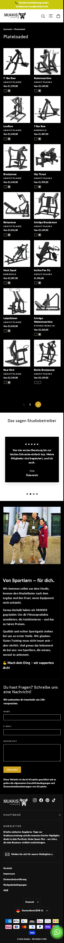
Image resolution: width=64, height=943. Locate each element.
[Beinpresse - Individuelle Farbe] (9, 235)
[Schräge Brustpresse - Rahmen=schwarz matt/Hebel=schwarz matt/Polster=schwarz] (36, 235)
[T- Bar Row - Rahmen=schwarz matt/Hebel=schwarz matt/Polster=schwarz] (5, 91)
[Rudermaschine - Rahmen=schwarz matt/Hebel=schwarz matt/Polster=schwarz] (36, 91)
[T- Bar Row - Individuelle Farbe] (9, 91)
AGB (5, 890)
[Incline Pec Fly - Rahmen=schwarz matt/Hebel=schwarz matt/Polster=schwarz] (36, 283)
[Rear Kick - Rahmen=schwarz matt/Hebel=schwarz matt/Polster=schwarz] (5, 382)
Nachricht (10, 741)
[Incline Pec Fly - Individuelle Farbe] (39, 283)
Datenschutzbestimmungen (17, 786)
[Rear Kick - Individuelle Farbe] (9, 382)
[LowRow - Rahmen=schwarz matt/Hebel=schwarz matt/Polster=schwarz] (5, 139)
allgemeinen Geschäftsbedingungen (32, 783)
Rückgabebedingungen (15, 884)
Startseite (7, 29)
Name (6, 712)
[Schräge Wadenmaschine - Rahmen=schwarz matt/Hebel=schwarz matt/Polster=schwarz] (36, 334)
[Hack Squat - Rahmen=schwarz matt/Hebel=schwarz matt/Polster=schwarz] (5, 283)
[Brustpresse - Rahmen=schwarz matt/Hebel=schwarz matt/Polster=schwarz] (5, 187)
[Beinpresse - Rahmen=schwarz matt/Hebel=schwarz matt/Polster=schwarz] (5, 235)
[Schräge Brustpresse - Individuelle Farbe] (39, 235)
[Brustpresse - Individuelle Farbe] (9, 187)
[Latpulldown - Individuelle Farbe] (9, 331)
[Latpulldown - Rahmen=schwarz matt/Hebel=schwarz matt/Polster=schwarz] (5, 331)
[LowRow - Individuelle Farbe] (9, 139)
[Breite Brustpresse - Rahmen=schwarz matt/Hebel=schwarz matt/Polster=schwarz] (36, 382)
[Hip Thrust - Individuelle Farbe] (39, 187)
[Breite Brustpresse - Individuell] (39, 382)
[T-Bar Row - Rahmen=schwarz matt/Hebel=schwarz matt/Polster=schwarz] (36, 139)
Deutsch (29, 902)
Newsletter (12, 826)
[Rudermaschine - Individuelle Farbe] (39, 91)
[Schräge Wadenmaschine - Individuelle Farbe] (39, 334)
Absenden (12, 769)
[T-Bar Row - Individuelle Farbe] (39, 139)
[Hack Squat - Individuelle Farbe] (9, 283)
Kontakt (7, 868)
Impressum (9, 873)
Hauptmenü (12, 814)
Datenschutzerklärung (14, 879)
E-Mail (7, 726)
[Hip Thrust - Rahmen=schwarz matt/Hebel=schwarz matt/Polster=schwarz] (36, 187)
